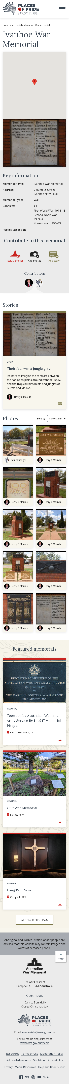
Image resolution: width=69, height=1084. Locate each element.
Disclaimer (39, 1060)
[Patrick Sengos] (39, 283)
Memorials (17, 25)
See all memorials (34, 920)
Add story (54, 260)
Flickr (47, 1077)
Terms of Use (29, 1053)
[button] (62, 9)
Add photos (34, 260)
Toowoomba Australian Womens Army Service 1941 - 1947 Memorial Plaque (34, 720)
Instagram (33, 1077)
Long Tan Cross (19, 890)
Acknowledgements (18, 1060)
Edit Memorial (15, 260)
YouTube (39, 1077)
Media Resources (25, 1067)
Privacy (8, 1067)
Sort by (41, 418)
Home (6, 25)
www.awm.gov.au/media (34, 1043)
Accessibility (55, 1060)
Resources (12, 1053)
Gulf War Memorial (22, 808)
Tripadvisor (27, 1077)
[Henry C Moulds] (29, 283)
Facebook (21, 1077)
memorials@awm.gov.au (37, 1032)
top (61, 959)
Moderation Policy (51, 1053)
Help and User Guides (51, 1067)
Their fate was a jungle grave (29, 368)
